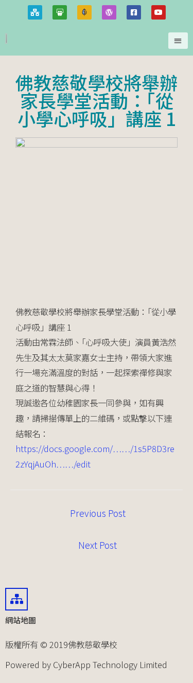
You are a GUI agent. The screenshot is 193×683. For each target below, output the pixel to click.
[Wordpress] (109, 12)
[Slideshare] (59, 12)
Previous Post (98, 513)
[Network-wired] (35, 12)
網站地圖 (20, 620)
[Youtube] (158, 12)
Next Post (97, 544)
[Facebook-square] (134, 12)
